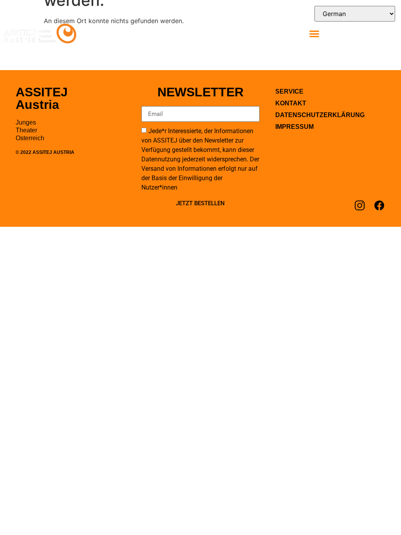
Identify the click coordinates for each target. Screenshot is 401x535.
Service (289, 91)
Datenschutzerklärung (320, 115)
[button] (314, 33)
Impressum (294, 126)
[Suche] (384, 32)
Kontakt (290, 103)
